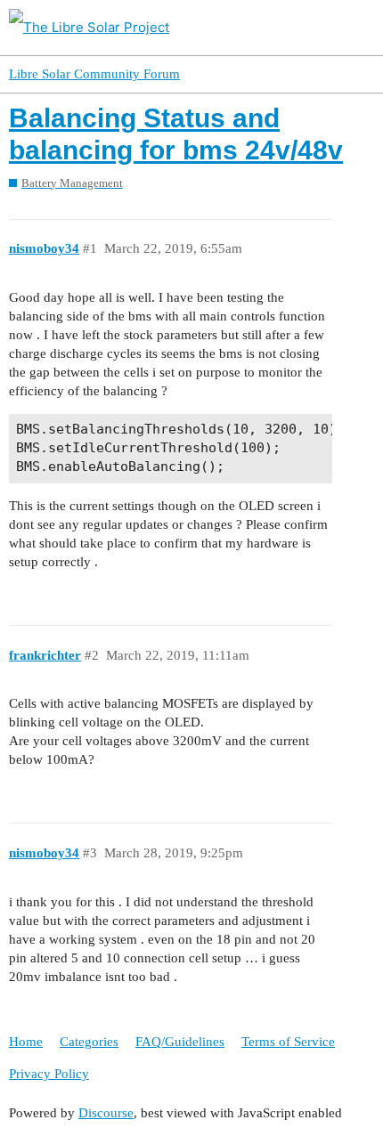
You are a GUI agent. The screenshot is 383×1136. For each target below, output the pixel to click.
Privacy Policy (49, 1074)
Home (26, 1042)
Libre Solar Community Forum (94, 74)
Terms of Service (288, 1042)
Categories (89, 1042)
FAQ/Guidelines (179, 1042)
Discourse (106, 1113)
